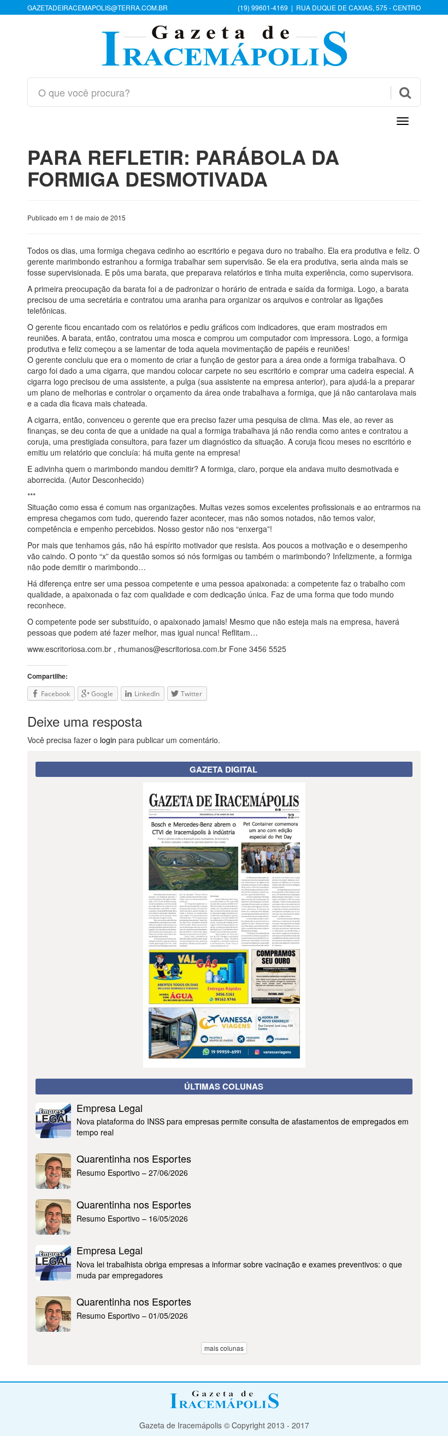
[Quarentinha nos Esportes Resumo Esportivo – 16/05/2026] (224, 1231)
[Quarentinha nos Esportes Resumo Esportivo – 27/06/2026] (224, 1185)
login (108, 739)
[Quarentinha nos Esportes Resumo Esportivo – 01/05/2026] (224, 1328)
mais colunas (224, 1348)
